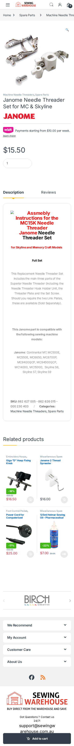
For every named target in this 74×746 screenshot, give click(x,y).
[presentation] (70, 600)
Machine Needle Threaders (18, 94)
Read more (64, 554)
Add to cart (40, 738)
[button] (67, 29)
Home (7, 15)
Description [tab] (13, 192)
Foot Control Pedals (17, 511)
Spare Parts (27, 15)
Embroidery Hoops (16, 456)
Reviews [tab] (48, 192)
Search (51, 4)
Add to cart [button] (30, 499)
